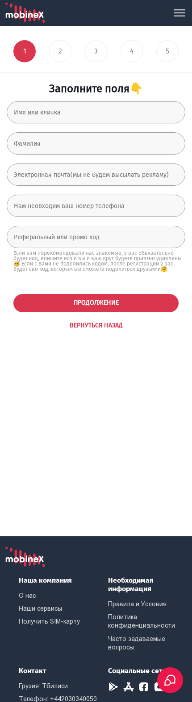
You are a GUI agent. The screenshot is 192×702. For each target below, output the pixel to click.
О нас (27, 595)
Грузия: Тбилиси (43, 686)
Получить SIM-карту (49, 621)
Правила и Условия (137, 604)
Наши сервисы (40, 608)
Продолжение (96, 302)
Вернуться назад (96, 325)
